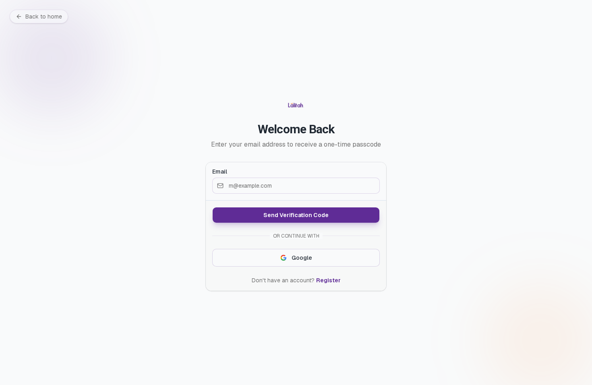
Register (328, 280)
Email (219, 171)
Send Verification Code (296, 215)
